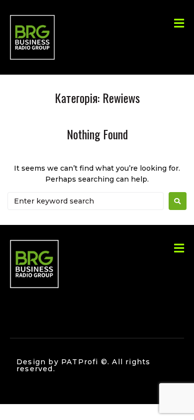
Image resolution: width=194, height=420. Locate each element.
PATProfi (79, 361)
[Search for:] (85, 201)
